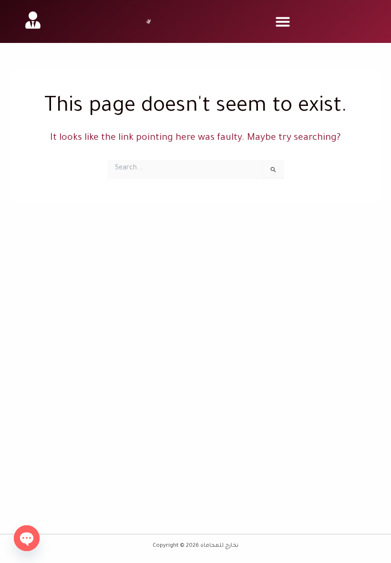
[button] (282, 21)
